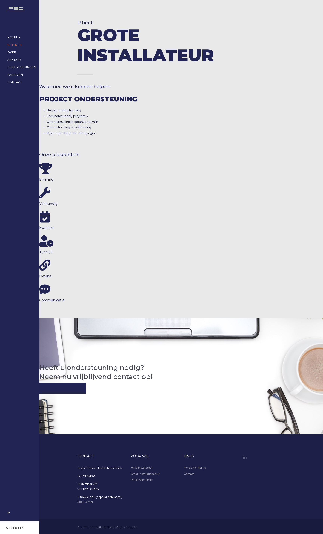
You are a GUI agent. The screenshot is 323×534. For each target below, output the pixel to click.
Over (11, 52)
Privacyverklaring (195, 467)
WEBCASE (131, 527)
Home (12, 37)
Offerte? (15, 527)
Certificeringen (21, 67)
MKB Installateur (142, 467)
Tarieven (15, 75)
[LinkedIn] (9, 512)
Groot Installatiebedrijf (145, 474)
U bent (13, 45)
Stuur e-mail (85, 502)
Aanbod (14, 60)
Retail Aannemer (142, 480)
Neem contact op (64, 388)
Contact (14, 82)
